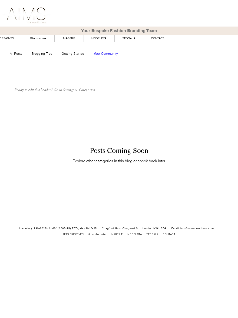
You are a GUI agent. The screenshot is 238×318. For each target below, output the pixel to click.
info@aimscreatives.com (197, 228)
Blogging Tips (42, 53)
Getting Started (73, 53)
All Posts (16, 53)
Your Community (106, 53)
